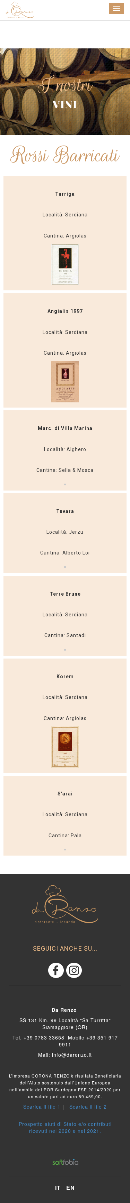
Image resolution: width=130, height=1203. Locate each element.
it (58, 1188)
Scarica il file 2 (88, 1106)
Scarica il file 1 (42, 1106)
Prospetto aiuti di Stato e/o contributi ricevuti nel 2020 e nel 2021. (65, 1127)
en (70, 1188)
